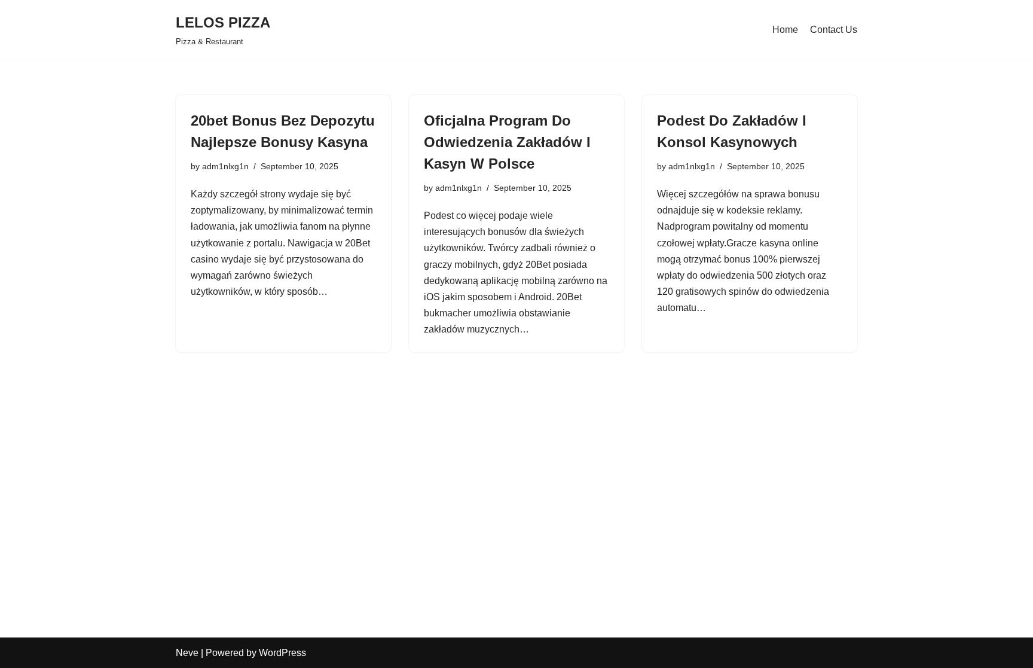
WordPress (282, 653)
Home (785, 30)
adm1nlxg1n (225, 166)
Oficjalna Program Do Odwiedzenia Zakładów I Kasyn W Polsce (507, 142)
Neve (187, 653)
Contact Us (833, 30)
